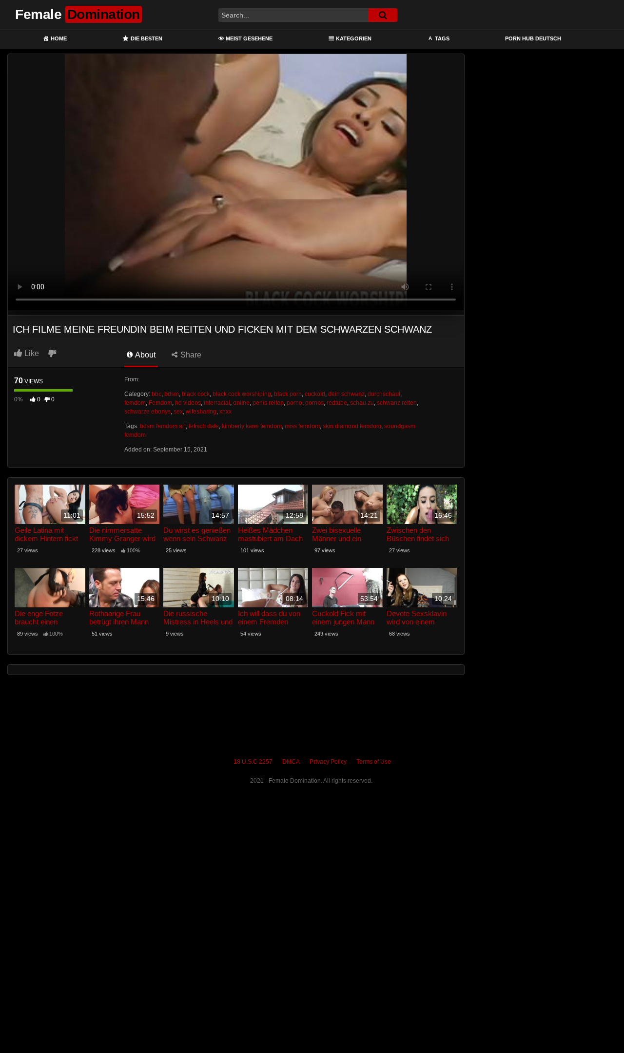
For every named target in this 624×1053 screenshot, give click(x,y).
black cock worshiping (242, 394)
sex (178, 411)
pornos (314, 402)
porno (294, 402)
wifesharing (201, 411)
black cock (196, 394)
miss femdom (302, 426)
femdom (135, 402)
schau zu (362, 402)
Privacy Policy (328, 761)
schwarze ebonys (147, 411)
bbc (156, 394)
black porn (288, 394)
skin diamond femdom (352, 426)
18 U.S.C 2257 (253, 761)
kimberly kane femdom (252, 426)
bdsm (171, 394)
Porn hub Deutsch (533, 38)
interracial (217, 402)
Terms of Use (373, 761)
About (145, 355)
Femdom (160, 402)
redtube (337, 402)
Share (189, 355)
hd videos (188, 402)
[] (382, 15)
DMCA (291, 761)
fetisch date (204, 426)
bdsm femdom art (163, 426)
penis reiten (268, 402)
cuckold (315, 394)
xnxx (225, 411)
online (241, 402)
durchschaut (384, 394)
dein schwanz (346, 394)
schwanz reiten (397, 402)
